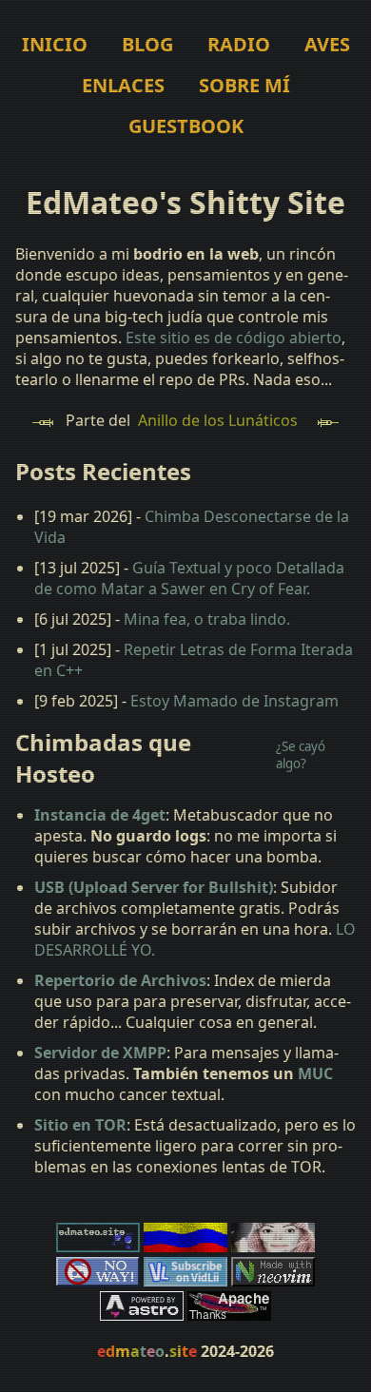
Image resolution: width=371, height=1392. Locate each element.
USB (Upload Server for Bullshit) (153, 887)
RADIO (238, 44)
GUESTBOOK (186, 126)
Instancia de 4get (100, 814)
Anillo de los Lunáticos (218, 420)
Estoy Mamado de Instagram (234, 700)
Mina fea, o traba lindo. (207, 619)
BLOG (147, 44)
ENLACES (123, 85)
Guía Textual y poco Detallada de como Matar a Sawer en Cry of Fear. (189, 578)
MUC (315, 1073)
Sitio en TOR (80, 1124)
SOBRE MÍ (244, 85)
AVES (327, 44)
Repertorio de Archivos (120, 980)
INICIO (55, 44)
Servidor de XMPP (100, 1052)
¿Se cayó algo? (300, 755)
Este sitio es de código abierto (234, 337)
